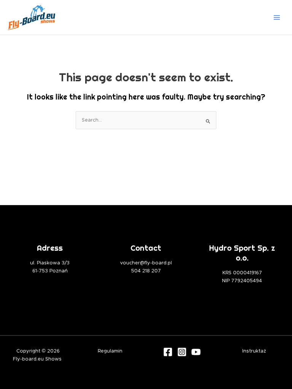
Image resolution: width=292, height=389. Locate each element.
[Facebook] (168, 352)
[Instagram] (182, 352)
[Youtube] (196, 352)
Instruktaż (254, 351)
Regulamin (110, 351)
